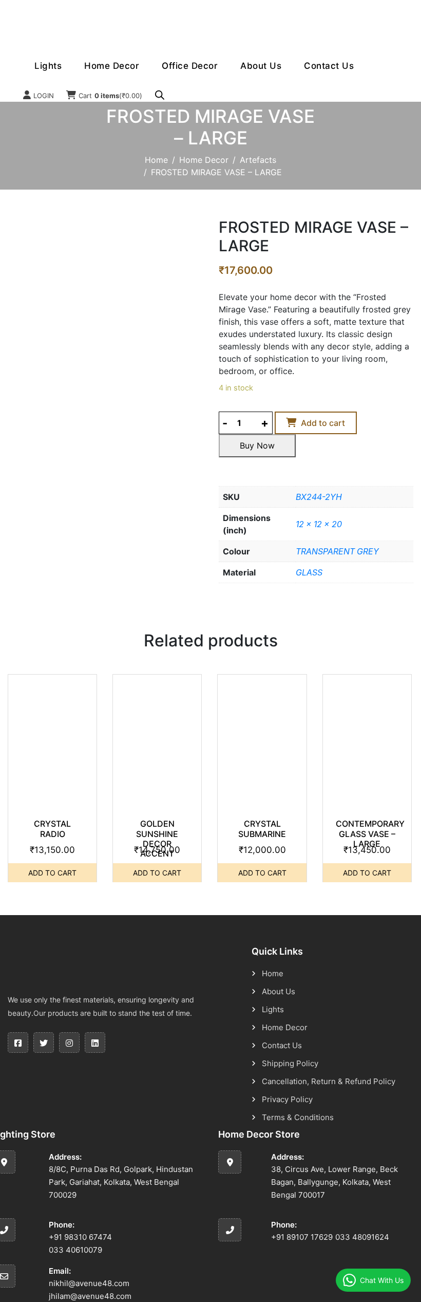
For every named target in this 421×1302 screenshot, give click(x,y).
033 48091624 (362, 1237)
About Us (260, 66)
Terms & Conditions (298, 1117)
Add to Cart (52, 872)
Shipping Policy (290, 1063)
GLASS (309, 572)
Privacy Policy (287, 1099)
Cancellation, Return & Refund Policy (328, 1081)
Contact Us (329, 66)
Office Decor (190, 66)
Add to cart (323, 423)
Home (156, 160)
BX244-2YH (319, 497)
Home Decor (111, 66)
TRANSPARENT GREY (337, 551)
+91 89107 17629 (302, 1237)
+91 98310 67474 (80, 1237)
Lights (48, 66)
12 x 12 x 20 (319, 524)
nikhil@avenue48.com (89, 1283)
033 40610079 (75, 1250)
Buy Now (257, 445)
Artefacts (258, 160)
